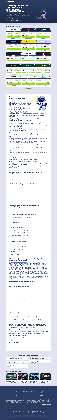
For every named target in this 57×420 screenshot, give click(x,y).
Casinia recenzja (13, 73)
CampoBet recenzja (43, 73)
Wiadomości (49, 1)
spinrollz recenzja (43, 50)
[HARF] (22, 412)
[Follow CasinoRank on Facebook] (40, 404)
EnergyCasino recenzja (28, 50)
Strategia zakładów (28, 389)
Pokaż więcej (28, 88)
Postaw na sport (37, 1)
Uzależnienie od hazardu (11, 418)
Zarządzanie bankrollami (28, 394)
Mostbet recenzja (13, 38)
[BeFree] (40, 412)
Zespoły (16, 395)
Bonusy (16, 389)
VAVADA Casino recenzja (28, 38)
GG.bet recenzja (14, 85)
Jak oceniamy (41, 392)
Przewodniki (43, 1)
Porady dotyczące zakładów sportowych (28, 391)
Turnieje (16, 394)
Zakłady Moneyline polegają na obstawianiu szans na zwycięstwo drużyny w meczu (21, 138)
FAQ (28, 395)
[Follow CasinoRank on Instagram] (42, 404)
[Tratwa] (35, 412)
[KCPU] (29, 412)
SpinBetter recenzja (28, 73)
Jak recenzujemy (41, 391)
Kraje (15, 392)
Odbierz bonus (13, 60)
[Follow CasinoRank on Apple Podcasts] (50, 404)
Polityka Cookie (18, 418)
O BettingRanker (40, 389)
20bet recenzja (43, 38)
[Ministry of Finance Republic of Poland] (15, 412)
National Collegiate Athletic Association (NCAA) (17, 107)
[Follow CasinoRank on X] (44, 404)
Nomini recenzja (43, 85)
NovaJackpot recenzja (13, 50)
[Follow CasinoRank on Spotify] (48, 404)
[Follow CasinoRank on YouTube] (46, 404)
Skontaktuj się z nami (41, 394)
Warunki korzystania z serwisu (40, 418)
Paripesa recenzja (28, 85)
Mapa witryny (41, 395)
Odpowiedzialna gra (28, 392)
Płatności (15, 391)
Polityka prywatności (31, 418)
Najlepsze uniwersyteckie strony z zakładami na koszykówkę (18, 262)
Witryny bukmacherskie (29, 1)
